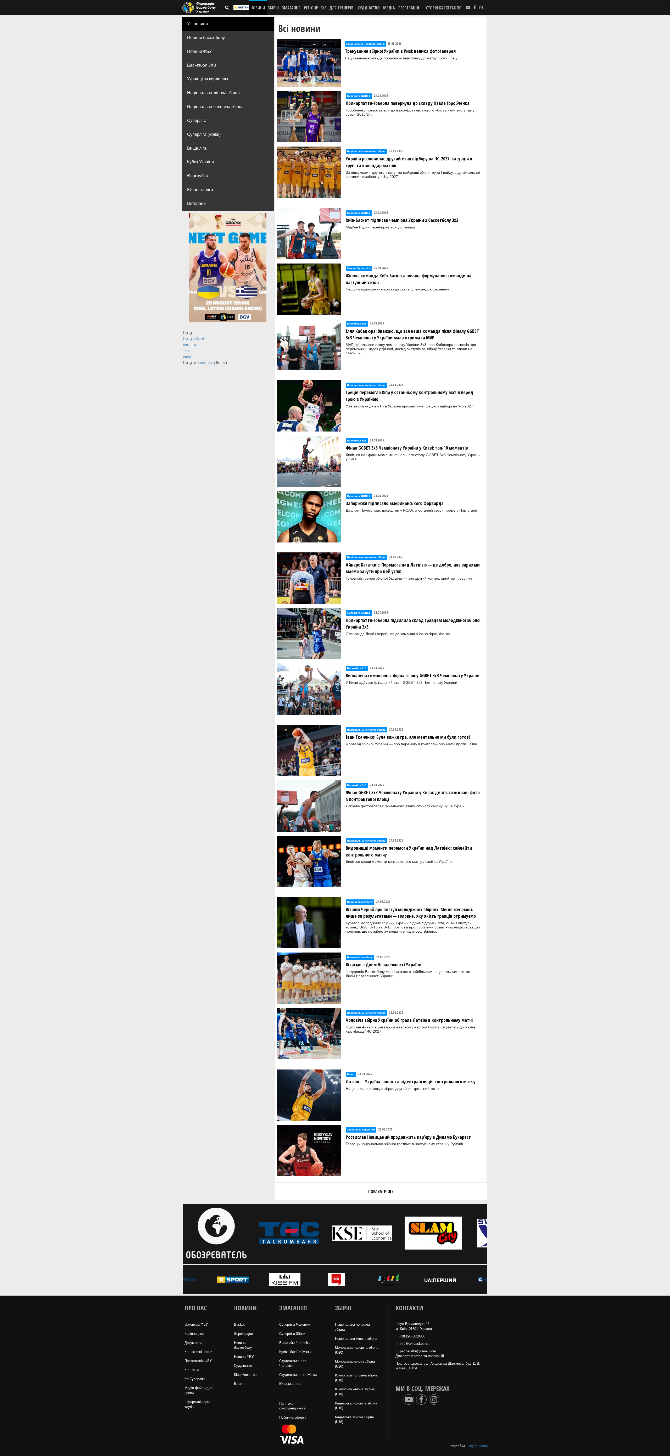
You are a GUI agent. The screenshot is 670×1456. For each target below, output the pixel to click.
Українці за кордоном (207, 79)
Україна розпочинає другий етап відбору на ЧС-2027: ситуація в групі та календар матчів (409, 162)
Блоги (238, 1384)
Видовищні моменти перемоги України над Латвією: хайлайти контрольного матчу (409, 851)
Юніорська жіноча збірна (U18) (354, 1391)
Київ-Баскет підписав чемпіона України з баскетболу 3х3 (402, 220)
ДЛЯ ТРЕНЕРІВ (341, 8)
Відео (350, 1074)
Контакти (192, 1370)
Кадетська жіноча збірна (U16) (354, 1419)
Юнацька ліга (200, 189)
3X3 (323, 8)
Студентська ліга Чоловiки (292, 1363)
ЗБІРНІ (273, 8)
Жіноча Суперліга (358, 268)
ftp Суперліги (195, 1379)
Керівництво (194, 1334)
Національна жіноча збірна (213, 93)
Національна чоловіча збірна (215, 106)
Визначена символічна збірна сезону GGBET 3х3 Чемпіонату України (412, 675)
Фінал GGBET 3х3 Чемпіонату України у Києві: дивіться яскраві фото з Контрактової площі (413, 795)
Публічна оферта (292, 1417)
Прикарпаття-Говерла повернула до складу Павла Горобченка (408, 103)
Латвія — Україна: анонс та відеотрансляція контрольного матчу (411, 1081)
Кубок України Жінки (295, 1352)
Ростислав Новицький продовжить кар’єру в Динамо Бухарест (408, 1137)
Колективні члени (198, 1352)
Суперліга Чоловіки (294, 1324)
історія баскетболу (443, 8)
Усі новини (197, 23)
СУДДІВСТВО (369, 8)
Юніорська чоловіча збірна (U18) (356, 1377)
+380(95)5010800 (412, 1336)
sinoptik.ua (205, 362)
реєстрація (408, 8)
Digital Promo (478, 1446)
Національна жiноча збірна (356, 1339)
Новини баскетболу (206, 37)
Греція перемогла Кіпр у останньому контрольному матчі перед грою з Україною (409, 395)
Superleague (243, 1334)
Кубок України (200, 162)
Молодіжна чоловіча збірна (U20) (356, 1350)
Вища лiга (196, 148)
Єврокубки (197, 175)
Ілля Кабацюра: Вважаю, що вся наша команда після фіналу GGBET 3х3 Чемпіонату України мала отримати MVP (412, 334)
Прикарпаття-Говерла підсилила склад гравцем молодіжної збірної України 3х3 (413, 623)
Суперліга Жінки (292, 1334)
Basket (239, 1324)
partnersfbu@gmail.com (418, 1351)
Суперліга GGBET (358, 95)
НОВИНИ (257, 8)
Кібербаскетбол (246, 1375)
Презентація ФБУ (198, 1361)
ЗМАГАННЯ (291, 8)
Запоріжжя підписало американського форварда (395, 503)
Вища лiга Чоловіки (294, 1343)
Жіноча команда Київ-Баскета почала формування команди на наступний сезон (408, 278)
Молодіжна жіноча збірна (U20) (355, 1363)
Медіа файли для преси (199, 1390)
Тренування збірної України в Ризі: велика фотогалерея (400, 51)
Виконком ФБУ (196, 1324)
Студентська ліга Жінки (298, 1375)
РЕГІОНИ (311, 8)
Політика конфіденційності (292, 1406)
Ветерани (196, 203)
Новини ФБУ (199, 51)
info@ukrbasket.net (414, 1344)
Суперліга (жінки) (204, 134)
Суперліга (196, 120)
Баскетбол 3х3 (356, 323)
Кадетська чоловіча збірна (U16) (356, 1405)
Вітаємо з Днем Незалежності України (383, 964)
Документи (193, 1343)
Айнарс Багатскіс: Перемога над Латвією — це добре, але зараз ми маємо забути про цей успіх (413, 568)
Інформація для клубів (197, 1404)
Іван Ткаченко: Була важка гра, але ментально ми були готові (408, 737)
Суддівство (243, 1366)
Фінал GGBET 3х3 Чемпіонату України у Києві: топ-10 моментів (407, 448)
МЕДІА (389, 8)
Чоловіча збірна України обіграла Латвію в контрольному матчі (409, 1020)
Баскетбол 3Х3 (201, 65)
